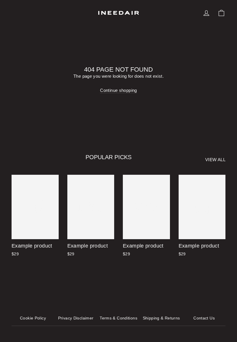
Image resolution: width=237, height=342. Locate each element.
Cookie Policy (33, 318)
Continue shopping (118, 90)
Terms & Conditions (118, 318)
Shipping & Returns (161, 318)
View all (215, 159)
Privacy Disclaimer (76, 318)
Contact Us (204, 318)
